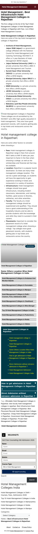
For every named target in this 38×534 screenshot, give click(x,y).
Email (4, 450)
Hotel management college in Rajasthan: (19, 339)
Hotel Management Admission (14, 7)
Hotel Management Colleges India (21, 373)
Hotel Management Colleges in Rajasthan (18, 36)
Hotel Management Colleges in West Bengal (18, 306)
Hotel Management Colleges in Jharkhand (17, 301)
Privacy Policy (27, 527)
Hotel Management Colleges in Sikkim (16, 324)
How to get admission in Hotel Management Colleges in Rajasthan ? (22, 358)
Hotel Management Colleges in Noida (15, 319)
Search (3, 476)
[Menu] (35, 7)
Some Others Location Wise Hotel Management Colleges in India (21, 351)
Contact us (16, 527)
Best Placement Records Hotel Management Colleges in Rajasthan (18, 411)
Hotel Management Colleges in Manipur (16, 290)
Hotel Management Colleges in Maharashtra (18, 502)
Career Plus (30, 531)
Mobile (4, 457)
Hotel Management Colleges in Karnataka (17, 285)
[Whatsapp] (3, 435)
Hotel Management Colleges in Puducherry (18, 315)
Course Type (7, 464)
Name (4, 444)
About (9, 527)
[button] (19, 386)
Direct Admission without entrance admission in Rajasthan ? (21, 365)
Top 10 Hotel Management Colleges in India (18, 310)
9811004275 (13, 435)
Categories (5, 512)
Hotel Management (16, 531)
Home (3, 519)
